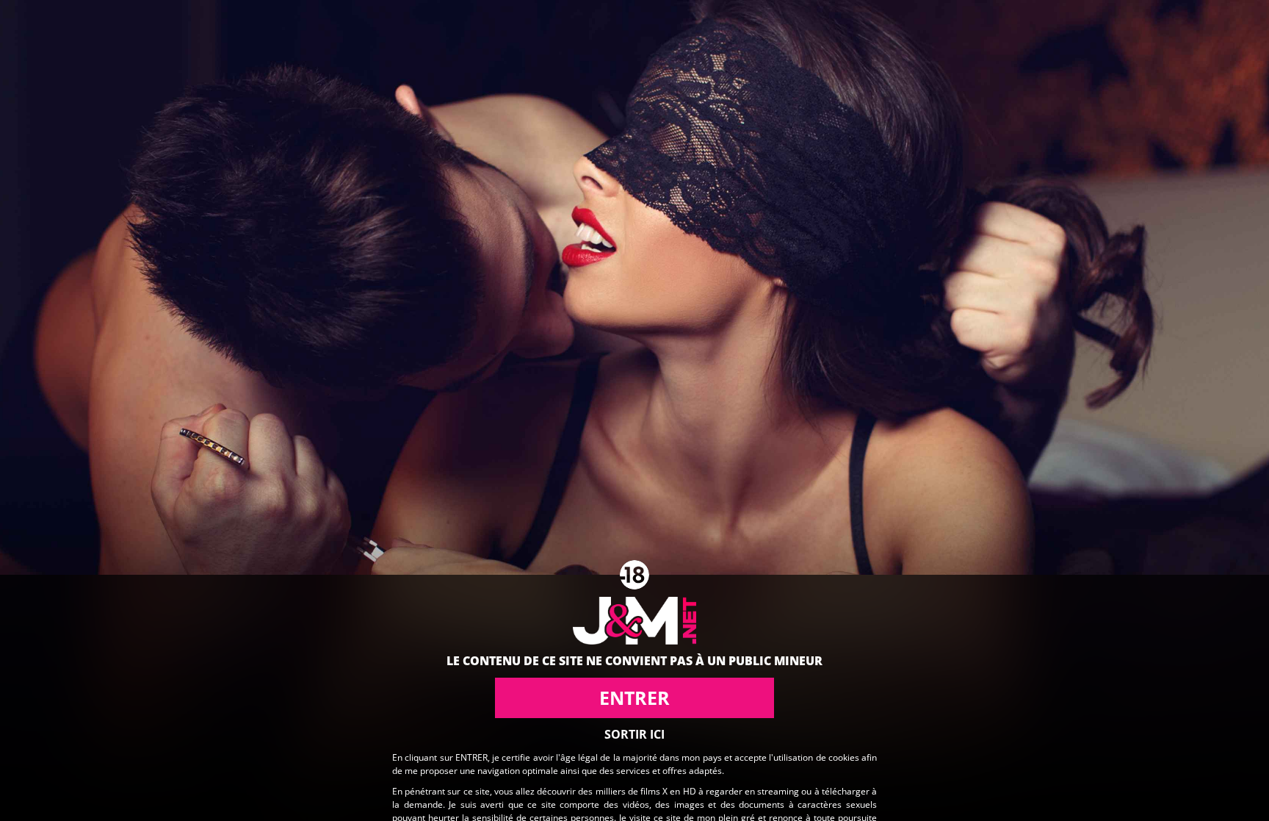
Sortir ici (634, 734)
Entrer (634, 697)
